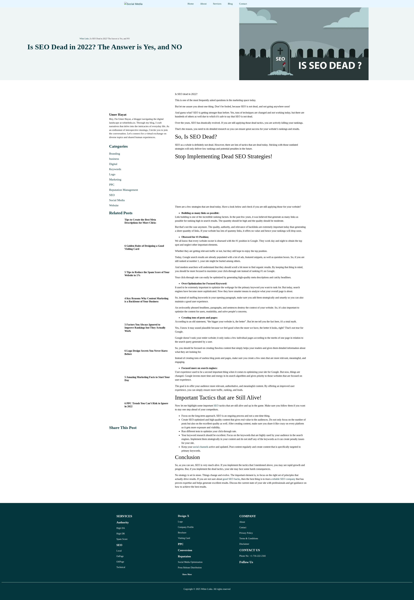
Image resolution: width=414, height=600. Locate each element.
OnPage (120, 556)
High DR (120, 533)
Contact (243, 3)
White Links (84, 39)
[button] (112, 435)
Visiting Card (184, 538)
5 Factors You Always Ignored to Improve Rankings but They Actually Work (145, 327)
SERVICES (124, 516)
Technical (120, 567)
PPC (181, 544)
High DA (120, 528)
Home (191, 3)
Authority (122, 522)
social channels (200, 446)
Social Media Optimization (190, 562)
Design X (183, 516)
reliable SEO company (283, 479)
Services (217, 3)
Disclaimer (244, 544)
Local (119, 551)
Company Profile (186, 527)
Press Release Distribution (190, 567)
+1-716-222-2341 (258, 556)
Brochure (182, 532)
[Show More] (179, 575)
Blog (230, 3)
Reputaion (184, 556)
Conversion (185, 550)
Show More (187, 574)
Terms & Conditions (248, 538)
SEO (216, 405)
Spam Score (121, 539)
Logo (180, 521)
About (203, 3)
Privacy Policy (246, 533)
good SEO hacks (231, 479)
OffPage (120, 562)
